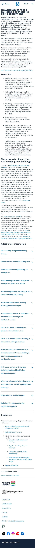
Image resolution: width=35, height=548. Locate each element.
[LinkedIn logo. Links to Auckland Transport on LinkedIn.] (22, 533)
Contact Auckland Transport (10, 475)
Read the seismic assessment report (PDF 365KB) (17, 70)
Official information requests (13, 521)
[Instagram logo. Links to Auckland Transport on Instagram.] (13, 533)
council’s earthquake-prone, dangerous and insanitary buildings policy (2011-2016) (15, 232)
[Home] (17, 4)
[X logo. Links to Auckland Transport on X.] (4, 533)
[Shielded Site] (3, 526)
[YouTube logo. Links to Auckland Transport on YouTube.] (18, 533)
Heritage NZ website (11, 465)
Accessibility (6, 508)
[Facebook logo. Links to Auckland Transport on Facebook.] (8, 533)
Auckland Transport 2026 (11, 542)
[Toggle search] (32, 4)
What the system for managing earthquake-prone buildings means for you (20, 459)
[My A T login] (26, 4)
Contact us (6, 499)
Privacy (4, 512)
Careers (5, 516)
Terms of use (7, 504)
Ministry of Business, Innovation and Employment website (16, 237)
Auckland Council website (12, 217)
